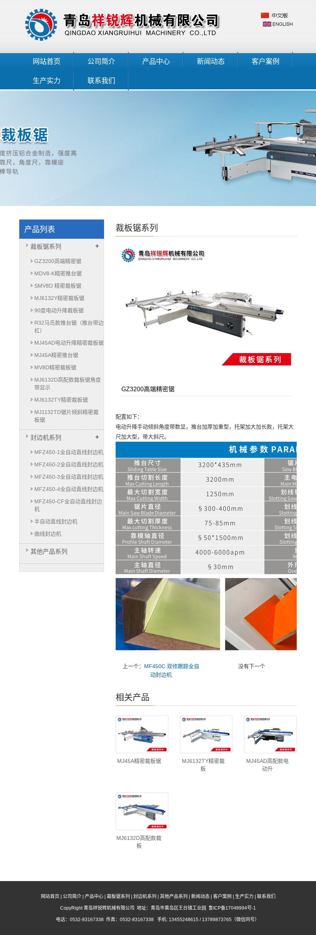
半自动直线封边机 (55, 521)
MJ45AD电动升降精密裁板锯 (69, 343)
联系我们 (101, 81)
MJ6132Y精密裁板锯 (59, 298)
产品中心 (156, 61)
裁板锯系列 (45, 246)
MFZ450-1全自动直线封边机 (68, 452)
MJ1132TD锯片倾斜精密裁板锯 (66, 416)
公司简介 (101, 61)
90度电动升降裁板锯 (59, 310)
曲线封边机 (47, 534)
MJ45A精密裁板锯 (139, 761)
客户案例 (265, 61)
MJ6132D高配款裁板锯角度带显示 (67, 383)
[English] (278, 23)
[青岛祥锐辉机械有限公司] (124, 23)
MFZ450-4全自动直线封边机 (68, 489)
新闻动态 (211, 61)
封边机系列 (45, 437)
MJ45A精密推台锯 (56, 355)
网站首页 (47, 61)
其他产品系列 (48, 551)
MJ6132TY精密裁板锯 (61, 400)
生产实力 (47, 81)
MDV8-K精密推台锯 (58, 273)
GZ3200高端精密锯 (57, 261)
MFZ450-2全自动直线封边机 (68, 464)
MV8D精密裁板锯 (55, 367)
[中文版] (275, 15)
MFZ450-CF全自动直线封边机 (68, 505)
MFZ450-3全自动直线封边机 (68, 477)
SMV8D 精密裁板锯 (57, 286)
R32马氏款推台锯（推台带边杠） (69, 326)
